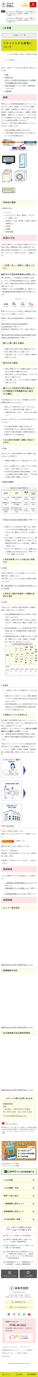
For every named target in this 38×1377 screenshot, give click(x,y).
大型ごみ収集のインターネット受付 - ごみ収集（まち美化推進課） (19, 1246)
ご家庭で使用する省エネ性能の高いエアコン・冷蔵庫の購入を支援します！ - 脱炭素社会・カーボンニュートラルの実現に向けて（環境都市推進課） (19, 1255)
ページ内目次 (9, 60)
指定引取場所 (10, 86)
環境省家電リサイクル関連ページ (17, 888)
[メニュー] (6, 1374)
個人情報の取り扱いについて (10, 1350)
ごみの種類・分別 (11, 1188)
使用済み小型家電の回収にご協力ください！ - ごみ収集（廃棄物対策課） (18, 1240)
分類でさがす (19, 11)
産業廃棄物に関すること (14, 1211)
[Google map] (19, 1062)
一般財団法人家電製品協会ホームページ (19, 883)
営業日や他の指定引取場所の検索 (15, 520)
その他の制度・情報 (12, 1219)
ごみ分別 (19, 20)
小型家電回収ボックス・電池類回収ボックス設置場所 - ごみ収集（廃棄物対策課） (19, 1263)
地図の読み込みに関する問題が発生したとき (17, 965)
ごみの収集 (8, 1180)
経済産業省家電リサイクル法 (15, 894)
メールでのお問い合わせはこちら (15, 1116)
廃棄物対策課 (8, 1104)
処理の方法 (9, 77)
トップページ (10, 11)
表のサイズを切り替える (19, 488)
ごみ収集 (19, 13)
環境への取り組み (11, 1196)
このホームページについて (9, 1347)
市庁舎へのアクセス (8, 1353)
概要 (6, 75)
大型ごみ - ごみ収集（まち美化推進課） (18, 1235)
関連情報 (8, 91)
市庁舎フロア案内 (22, 1353)
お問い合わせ (6, 1356)
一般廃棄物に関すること (14, 1203)
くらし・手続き (28, 11)
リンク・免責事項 (27, 1350)
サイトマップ (24, 1347)
